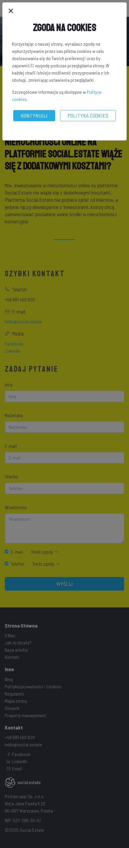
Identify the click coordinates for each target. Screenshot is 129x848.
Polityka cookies (88, 115)
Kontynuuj (34, 115)
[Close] (10, 11)
